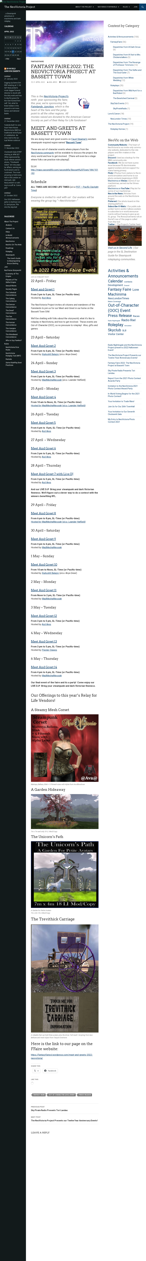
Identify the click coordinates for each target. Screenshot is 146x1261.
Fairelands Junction (42, 106)
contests (128, 282)
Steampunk (10, 255)
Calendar (115, 281)
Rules (125, 7)
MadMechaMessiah (52, 380)
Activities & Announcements (120, 37)
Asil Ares (53, 82)
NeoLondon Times (118, 119)
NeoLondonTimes (118, 298)
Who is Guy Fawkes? (14, 340)
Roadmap (9, 248)
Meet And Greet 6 (43, 448)
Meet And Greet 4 (43, 397)
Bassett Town (73, 142)
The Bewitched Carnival (123, 98)
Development (115, 285)
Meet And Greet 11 (43, 590)
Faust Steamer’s (79, 139)
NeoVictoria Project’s (56, 96)
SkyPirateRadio (120, 108)
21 (13, 52)
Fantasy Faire (39, 1095)
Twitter (111, 224)
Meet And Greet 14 (44, 667)
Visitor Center (116, 334)
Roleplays (114, 85)
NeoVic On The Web (13, 245)
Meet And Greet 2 (43, 346)
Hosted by (36, 405)
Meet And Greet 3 (43, 371)
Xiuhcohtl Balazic (50, 354)
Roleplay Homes (117, 129)
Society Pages (11, 289)
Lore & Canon (114, 114)
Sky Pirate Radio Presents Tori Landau (49, 1108)
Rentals (9, 359)
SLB (124, 330)
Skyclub (114, 330)
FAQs (8, 232)
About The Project (84, 7)
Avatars (9, 225)
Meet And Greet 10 (44, 564)
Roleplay (115, 324)
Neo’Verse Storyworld (107, 7)
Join (135, 7)
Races (136, 316)
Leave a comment (69, 82)
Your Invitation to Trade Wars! (121, 401)
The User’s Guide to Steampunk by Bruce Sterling (13, 261)
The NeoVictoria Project (19, 6)
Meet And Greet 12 (44, 616)
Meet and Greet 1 (42, 289)
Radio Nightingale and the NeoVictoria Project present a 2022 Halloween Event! (125, 347)
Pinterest (112, 201)
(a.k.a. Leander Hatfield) (74, 405)
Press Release (85, 1095)
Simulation (127, 326)
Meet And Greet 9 (43, 539)
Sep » (19, 59)
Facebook (112, 163)
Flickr (110, 173)
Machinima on (117, 181)
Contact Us (10, 228)
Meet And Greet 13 (44, 641)
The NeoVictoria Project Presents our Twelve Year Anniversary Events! (64, 1119)
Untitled (7, 76)
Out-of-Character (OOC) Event (62, 1095)
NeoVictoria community (42, 152)
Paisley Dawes (49, 650)
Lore (135, 289)
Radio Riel (128, 320)
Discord (112, 158)
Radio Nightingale (114, 321)
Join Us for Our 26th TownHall (121, 406)
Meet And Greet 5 (43, 422)
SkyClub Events (117, 103)
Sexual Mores (11, 286)
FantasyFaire (37, 62)
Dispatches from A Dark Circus (126, 47)
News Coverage (114, 301)
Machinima (117, 294)
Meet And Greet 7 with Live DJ (52, 474)
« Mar (7, 59)
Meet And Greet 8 (43, 513)
